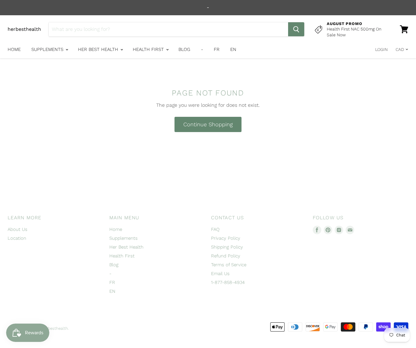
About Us (17, 229)
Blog (184, 49)
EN (233, 49)
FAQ (215, 229)
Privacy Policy (225, 238)
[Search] (296, 29)
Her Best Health (99, 49)
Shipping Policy (227, 247)
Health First (149, 49)
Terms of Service (228, 264)
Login (381, 49)
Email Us (220, 273)
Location (17, 238)
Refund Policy (225, 256)
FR (217, 49)
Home (14, 49)
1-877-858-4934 (228, 282)
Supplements (48, 49)
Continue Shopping (208, 124)
